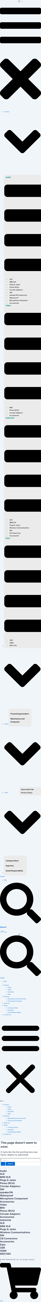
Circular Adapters (16, 290)
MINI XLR (13, 282)
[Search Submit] (3, 1164)
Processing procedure (19, 714)
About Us (7, 1003)
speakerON (6, 1192)
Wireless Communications (19, 528)
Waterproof (14, 298)
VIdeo (9, 990)
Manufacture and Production (17, 999)
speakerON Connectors (18, 295)
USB (11, 640)
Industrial (10, 418)
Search (3, 927)
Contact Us (7, 1015)
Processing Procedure (15, 1001)
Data (8, 538)
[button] (20, 55)
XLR (11, 279)
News (6, 1005)
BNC (11, 407)
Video (8, 305)
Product (6, 985)
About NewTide (27, 789)
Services (6, 996)
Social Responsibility (14, 871)
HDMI (11, 643)
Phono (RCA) (14, 287)
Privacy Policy (26, 793)
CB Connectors (15, 533)
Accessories (14, 303)
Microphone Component (19, 300)
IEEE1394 (13, 645)
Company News (12, 861)
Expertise (10, 866)
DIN (11, 292)
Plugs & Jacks (15, 285)
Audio (8, 177)
